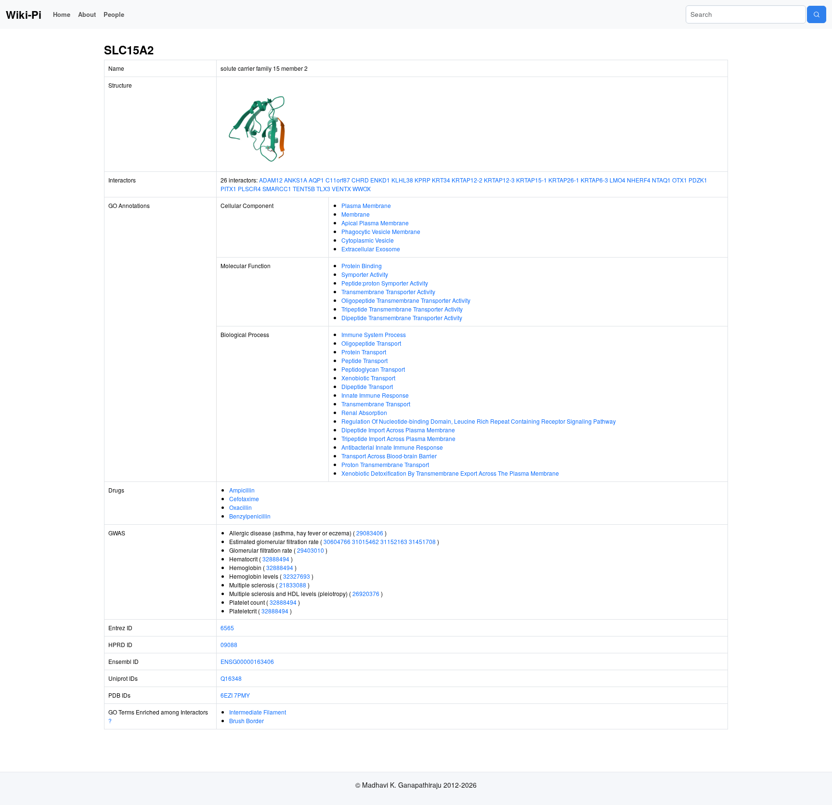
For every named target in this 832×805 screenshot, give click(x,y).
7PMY (242, 695)
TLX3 (323, 188)
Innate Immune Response (375, 395)
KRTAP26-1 (563, 180)
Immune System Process (373, 334)
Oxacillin (240, 507)
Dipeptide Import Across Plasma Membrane (398, 430)
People (114, 14)
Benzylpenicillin (250, 516)
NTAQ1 (661, 180)
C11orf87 (337, 180)
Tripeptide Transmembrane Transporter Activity (402, 309)
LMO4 (617, 180)
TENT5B (304, 188)
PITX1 (228, 188)
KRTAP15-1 (531, 180)
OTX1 (679, 180)
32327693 (296, 576)
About (87, 14)
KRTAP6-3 (594, 180)
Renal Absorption (364, 412)
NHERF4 (638, 180)
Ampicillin (242, 490)
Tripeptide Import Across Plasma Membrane (398, 438)
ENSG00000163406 (247, 661)
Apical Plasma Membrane (375, 223)
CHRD (360, 180)
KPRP (422, 180)
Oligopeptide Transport (371, 343)
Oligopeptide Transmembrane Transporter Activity (405, 300)
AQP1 (316, 180)
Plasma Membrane (366, 205)
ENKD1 (380, 180)
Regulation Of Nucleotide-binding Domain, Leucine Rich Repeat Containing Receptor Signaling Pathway (478, 421)
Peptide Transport (364, 360)
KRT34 (441, 180)
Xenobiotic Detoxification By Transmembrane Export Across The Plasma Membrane (450, 473)
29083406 (369, 533)
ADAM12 (271, 180)
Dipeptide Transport (367, 386)
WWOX (361, 188)
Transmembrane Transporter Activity (388, 291)
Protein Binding (361, 265)
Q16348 (231, 678)
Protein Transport (363, 352)
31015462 (365, 541)
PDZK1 (698, 180)
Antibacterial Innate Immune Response (392, 447)
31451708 (422, 541)
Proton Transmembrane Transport (385, 464)
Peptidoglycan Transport (373, 369)
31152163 (393, 541)
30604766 (337, 541)
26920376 (365, 593)
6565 (227, 627)
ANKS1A (295, 180)
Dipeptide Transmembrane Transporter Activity (401, 317)
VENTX (341, 188)
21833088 (292, 585)
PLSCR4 (249, 188)
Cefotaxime (244, 498)
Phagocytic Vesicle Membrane (380, 231)
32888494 (275, 559)
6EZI (227, 695)
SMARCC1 (276, 188)
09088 (229, 644)
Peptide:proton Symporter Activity (384, 283)
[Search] (816, 14)
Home (61, 14)
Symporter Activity (364, 274)
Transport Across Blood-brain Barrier (389, 456)
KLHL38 (402, 180)
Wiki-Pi (23, 14)
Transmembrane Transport (375, 404)
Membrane (355, 214)
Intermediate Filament (257, 712)
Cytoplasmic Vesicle (367, 240)
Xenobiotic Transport (368, 378)
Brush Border (246, 720)
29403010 (310, 550)
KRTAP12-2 (467, 180)
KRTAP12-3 (499, 180)
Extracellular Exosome (370, 249)
